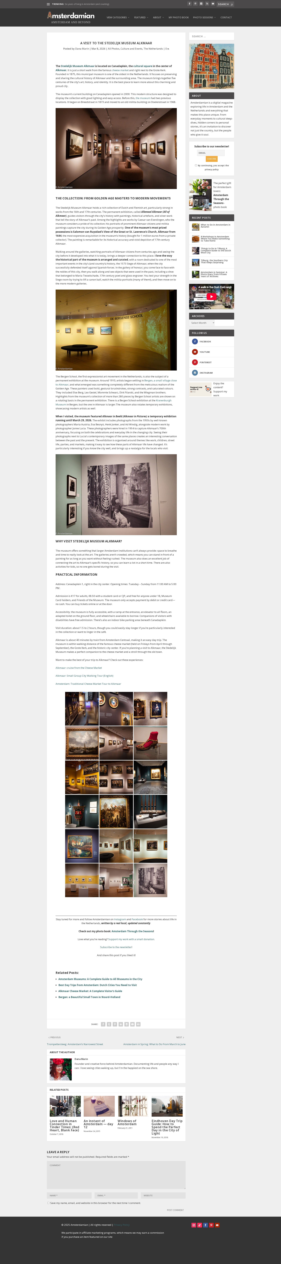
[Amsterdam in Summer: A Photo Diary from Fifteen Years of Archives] (195, 274)
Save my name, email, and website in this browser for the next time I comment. (95, 1203)
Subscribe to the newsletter (116, 947)
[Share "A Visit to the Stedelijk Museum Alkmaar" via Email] (132, 1024)
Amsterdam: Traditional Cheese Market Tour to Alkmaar (88, 683)
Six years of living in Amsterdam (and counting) (87, 4)
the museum (143, 98)
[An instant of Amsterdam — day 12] (99, 1106)
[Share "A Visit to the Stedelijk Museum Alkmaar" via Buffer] (127, 1024)
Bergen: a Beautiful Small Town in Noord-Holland (89, 997)
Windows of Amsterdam (127, 1122)
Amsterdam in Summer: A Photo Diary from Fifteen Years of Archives (214, 274)
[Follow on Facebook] (205, 1225)
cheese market (120, 70)
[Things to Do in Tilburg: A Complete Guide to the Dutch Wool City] (195, 250)
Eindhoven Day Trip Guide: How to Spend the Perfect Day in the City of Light (167, 1127)
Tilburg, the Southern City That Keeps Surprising (214, 261)
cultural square (142, 66)
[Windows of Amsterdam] (133, 1106)
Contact (226, 17)
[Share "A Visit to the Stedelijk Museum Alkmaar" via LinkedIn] (121, 1024)
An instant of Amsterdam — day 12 (98, 1124)
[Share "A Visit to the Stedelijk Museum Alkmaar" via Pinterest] (115, 1024)
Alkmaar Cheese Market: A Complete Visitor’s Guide (90, 991)
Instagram (120, 919)
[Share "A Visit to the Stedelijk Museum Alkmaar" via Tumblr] (109, 1024)
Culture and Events (131, 48)
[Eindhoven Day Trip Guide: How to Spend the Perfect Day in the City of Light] (167, 1106)
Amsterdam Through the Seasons (132, 931)
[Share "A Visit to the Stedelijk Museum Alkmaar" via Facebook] (103, 1024)
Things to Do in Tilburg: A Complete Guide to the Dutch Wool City (216, 250)
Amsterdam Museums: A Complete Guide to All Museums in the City (100, 979)
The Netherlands (153, 48)
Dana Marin (82, 48)
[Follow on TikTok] (199, 1225)
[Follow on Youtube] (217, 1225)
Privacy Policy (122, 1224)
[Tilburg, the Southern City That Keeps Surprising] (195, 262)
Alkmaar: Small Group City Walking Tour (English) (84, 675)
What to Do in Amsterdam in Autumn (215, 225)
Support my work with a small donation (131, 939)
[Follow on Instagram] (193, 1225)
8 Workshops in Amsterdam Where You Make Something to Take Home (215, 238)
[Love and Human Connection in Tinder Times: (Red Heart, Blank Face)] (65, 1106)
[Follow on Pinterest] (211, 1225)
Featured (140, 17)
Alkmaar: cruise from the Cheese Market (79, 667)
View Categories (117, 17)
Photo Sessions (203, 17)
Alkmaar (61, 70)
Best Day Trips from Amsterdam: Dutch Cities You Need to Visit (97, 985)
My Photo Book (179, 17)
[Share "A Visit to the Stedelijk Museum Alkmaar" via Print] (138, 1024)
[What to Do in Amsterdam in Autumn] (195, 227)
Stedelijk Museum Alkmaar (78, 66)
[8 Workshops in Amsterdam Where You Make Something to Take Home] (195, 239)
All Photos (113, 48)
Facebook (137, 919)
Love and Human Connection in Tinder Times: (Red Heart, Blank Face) (64, 1125)
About (157, 17)
